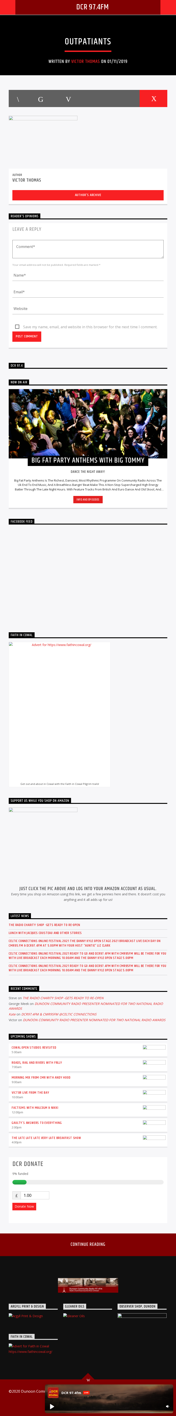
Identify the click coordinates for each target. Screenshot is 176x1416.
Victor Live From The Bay (30, 1093)
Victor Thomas (85, 61)
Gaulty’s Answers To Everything (37, 1123)
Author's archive (88, 195)
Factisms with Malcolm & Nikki (35, 1108)
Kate (12, 1014)
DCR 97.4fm (92, 7)
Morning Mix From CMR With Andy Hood (41, 1077)
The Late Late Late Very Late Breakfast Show (46, 1138)
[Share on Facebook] (17, 98)
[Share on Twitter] (40, 98)
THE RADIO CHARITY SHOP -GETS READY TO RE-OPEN (44, 925)
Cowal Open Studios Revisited (34, 1047)
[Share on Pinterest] (68, 98)
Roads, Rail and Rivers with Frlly (37, 1063)
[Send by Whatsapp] (125, 98)
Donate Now (24, 1206)
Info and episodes (88, 499)
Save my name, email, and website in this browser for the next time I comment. (90, 326)
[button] (52, 1406)
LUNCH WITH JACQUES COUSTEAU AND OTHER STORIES (45, 933)
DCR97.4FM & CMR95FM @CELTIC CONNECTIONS (58, 1014)
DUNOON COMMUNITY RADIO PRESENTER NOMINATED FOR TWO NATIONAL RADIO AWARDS (94, 1020)
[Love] (153, 98)
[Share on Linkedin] (96, 98)
